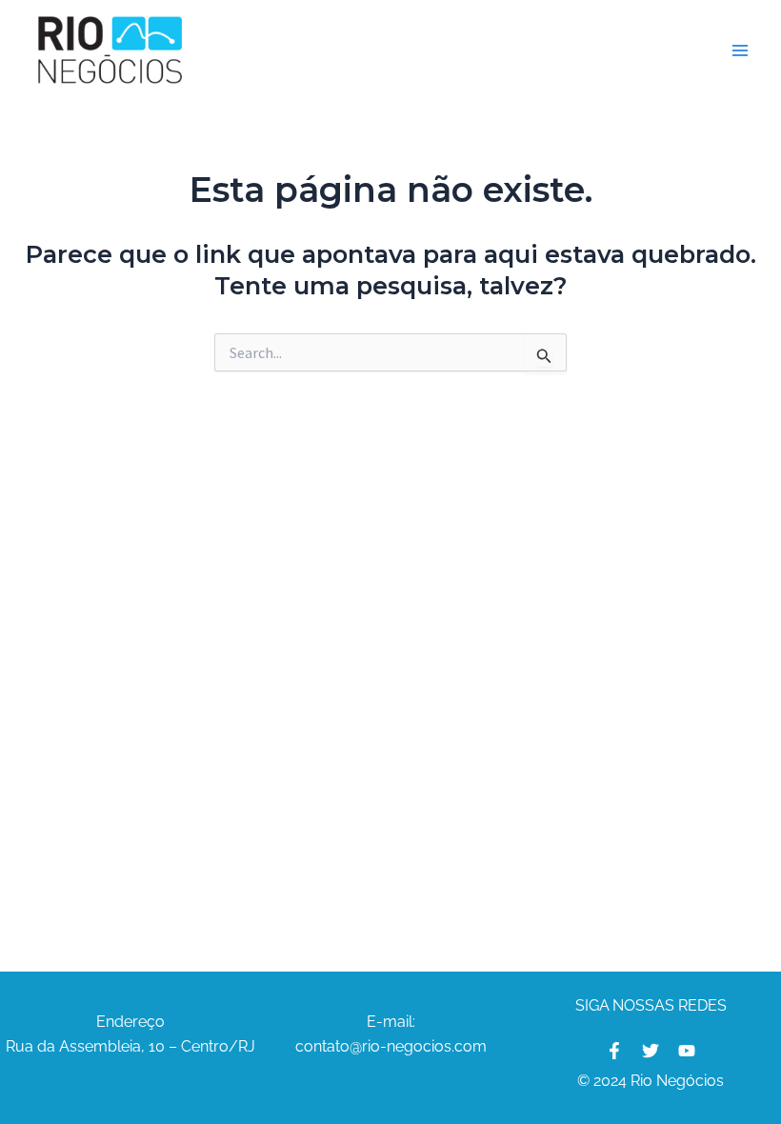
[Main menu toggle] (741, 50)
